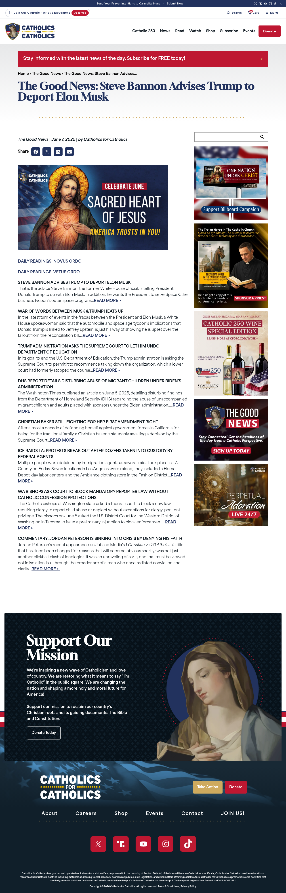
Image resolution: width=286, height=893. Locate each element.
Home (23, 74)
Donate (269, 31)
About (50, 814)
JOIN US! (233, 814)
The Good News (46, 74)
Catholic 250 (143, 31)
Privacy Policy (188, 886)
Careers (86, 814)
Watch (195, 31)
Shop (210, 31)
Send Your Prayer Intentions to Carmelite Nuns (128, 3)
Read (179, 31)
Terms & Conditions (168, 886)
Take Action (207, 787)
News (165, 31)
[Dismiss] (280, 3)
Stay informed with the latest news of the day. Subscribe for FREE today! (104, 59)
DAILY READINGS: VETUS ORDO (49, 272)
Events (249, 31)
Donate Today (44, 733)
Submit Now (175, 3)
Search (264, 139)
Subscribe (229, 31)
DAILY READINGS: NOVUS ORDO (50, 261)
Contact (192, 814)
